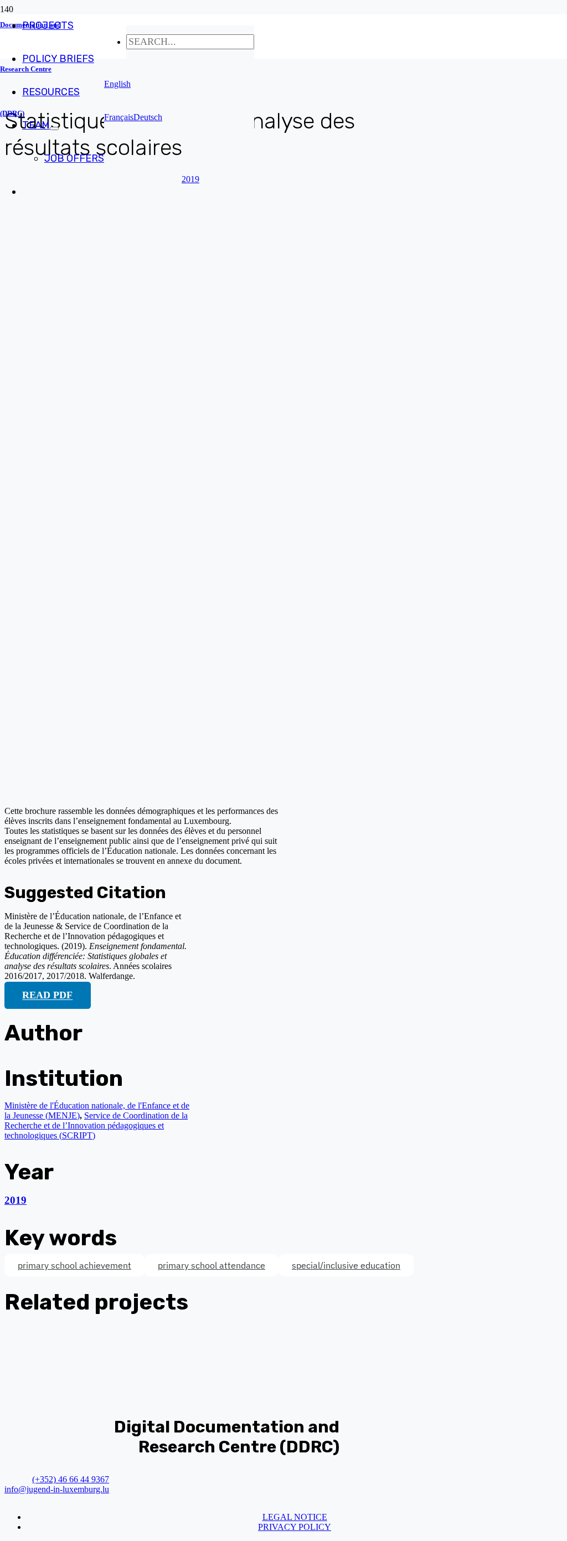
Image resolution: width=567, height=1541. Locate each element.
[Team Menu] (54, 128)
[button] (117, 84)
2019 (15, 1200)
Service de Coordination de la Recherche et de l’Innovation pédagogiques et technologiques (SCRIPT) (96, 1125)
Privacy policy (294, 1527)
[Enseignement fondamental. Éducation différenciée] (214, 792)
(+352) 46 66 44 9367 (70, 1479)
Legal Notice (294, 1517)
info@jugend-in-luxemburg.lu (56, 1489)
